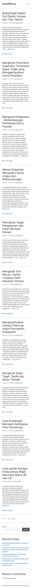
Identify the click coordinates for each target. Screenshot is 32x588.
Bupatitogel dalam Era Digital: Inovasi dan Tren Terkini (14, 16)
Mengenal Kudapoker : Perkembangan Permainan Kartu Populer (15, 121)
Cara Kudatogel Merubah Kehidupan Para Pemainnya (15, 424)
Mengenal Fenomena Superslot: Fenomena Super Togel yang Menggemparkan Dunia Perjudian (15, 69)
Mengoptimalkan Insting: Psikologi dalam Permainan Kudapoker (13, 327)
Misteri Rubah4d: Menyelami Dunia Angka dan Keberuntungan (13, 174)
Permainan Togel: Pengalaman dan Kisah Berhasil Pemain (13, 227)
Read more (11, 49)
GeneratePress (25, 585)
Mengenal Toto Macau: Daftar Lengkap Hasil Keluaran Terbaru (13, 276)
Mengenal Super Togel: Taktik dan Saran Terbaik (13, 376)
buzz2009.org (9, 4)
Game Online (8, 54)
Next (13, 518)
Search (4, 526)
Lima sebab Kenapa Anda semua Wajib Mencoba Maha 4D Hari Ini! (14, 473)
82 (9, 518)
